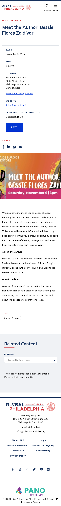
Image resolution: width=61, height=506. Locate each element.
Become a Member (18, 445)
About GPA (18, 440)
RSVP (14, 127)
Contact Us (17, 450)
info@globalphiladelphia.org (30, 431)
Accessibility (43, 450)
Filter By (9, 354)
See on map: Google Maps (19, 93)
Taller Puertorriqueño (16, 105)
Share (6, 140)
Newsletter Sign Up (43, 445)
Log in (43, 440)
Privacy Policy (18, 455)
